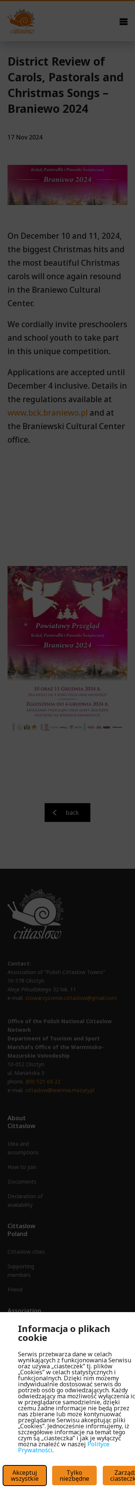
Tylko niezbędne (74, 1475)
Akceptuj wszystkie (25, 1475)
